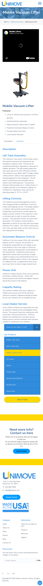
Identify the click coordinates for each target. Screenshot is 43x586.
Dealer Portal (11, 497)
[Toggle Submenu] (36, 327)
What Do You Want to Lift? (29, 525)
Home (7, 22)
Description (8, 141)
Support (24, 537)
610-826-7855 (10, 487)
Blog (4, 539)
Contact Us (7, 543)
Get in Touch (22, 399)
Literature (19, 141)
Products (24, 530)
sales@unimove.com (12, 490)
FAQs (4, 532)
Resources (24, 534)
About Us (6, 528)
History (5, 535)
